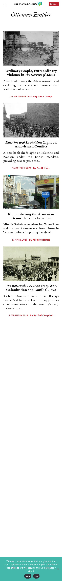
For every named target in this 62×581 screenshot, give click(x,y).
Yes (28, 576)
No (36, 576)
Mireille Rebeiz (41, 239)
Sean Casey (45, 96)
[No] (58, 569)
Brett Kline (43, 168)
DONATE (53, 4)
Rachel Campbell (43, 315)
